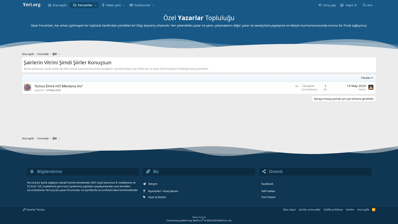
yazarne (39, 90)
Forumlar (85, 5)
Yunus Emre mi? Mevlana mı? (59, 86)
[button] (95, 5)
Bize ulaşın (289, 209)
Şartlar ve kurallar (309, 209)
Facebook (267, 184)
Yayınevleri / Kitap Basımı (163, 191)
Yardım (350, 209)
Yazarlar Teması (35, 209)
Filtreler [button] (365, 78)
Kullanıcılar (142, 5)
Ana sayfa (60, 5)
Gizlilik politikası (333, 209)
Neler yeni (113, 5)
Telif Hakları (268, 191)
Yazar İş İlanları (157, 197)
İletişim (152, 184)
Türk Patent (268, 197)
